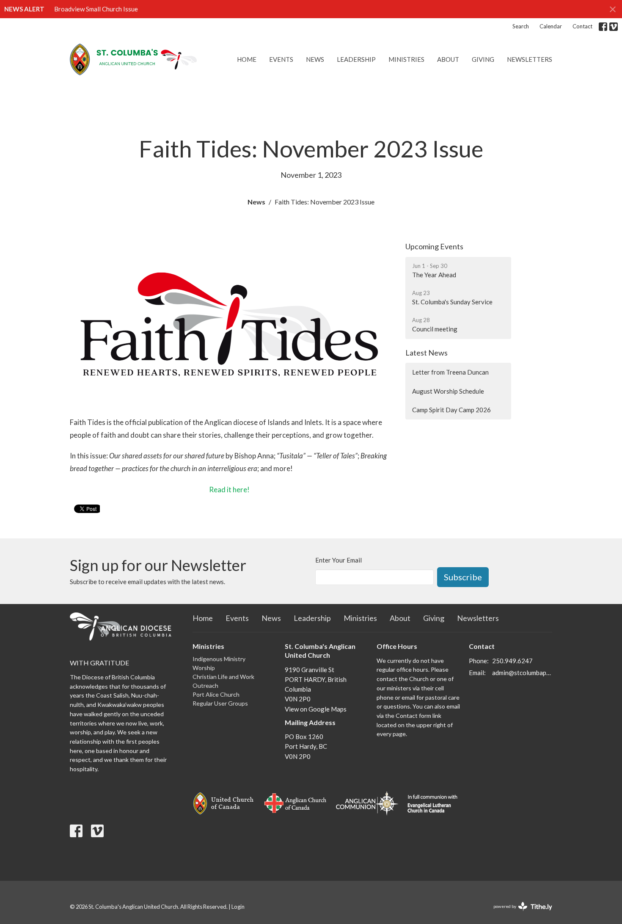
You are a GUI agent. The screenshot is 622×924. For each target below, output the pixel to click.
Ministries (406, 59)
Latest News (426, 352)
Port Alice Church (216, 694)
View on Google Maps (316, 709)
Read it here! (229, 489)
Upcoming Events (434, 246)
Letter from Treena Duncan (450, 372)
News (315, 59)
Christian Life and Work (223, 676)
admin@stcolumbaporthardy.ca (522, 672)
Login (238, 906)
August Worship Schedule (448, 391)
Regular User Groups (220, 703)
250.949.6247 (512, 661)
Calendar (550, 26)
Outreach (205, 685)
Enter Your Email (338, 560)
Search (520, 26)
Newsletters (529, 59)
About (448, 59)
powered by (518, 914)
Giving (483, 59)
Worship (204, 667)
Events (281, 59)
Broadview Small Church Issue (96, 9)
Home (246, 59)
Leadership (356, 59)
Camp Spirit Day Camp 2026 (451, 410)
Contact (582, 26)
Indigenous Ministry (219, 658)
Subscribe (463, 577)
